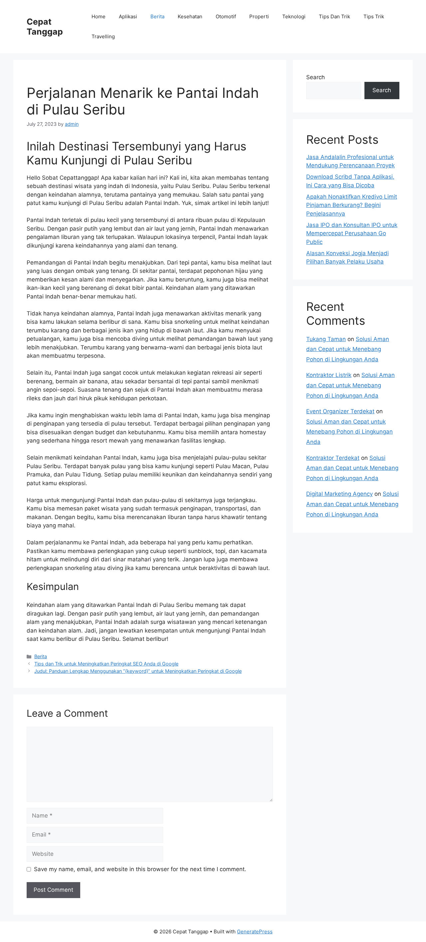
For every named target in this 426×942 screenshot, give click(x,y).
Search (315, 77)
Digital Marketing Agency (339, 493)
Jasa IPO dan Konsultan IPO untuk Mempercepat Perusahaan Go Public (351, 233)
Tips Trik (373, 16)
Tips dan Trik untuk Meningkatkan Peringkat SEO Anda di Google (106, 663)
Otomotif (226, 16)
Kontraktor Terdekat (332, 458)
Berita (157, 16)
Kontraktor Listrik (328, 375)
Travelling (103, 36)
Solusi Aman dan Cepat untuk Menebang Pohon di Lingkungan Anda (347, 349)
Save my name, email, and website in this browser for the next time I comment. (140, 869)
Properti (259, 16)
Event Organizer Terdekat (340, 411)
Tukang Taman (326, 339)
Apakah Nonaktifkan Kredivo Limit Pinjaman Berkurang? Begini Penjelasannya (351, 205)
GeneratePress (255, 931)
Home (99, 16)
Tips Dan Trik (334, 16)
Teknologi (294, 16)
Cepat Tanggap (45, 27)
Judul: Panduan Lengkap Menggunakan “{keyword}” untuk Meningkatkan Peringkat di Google (138, 671)
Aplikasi (128, 16)
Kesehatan (190, 16)
